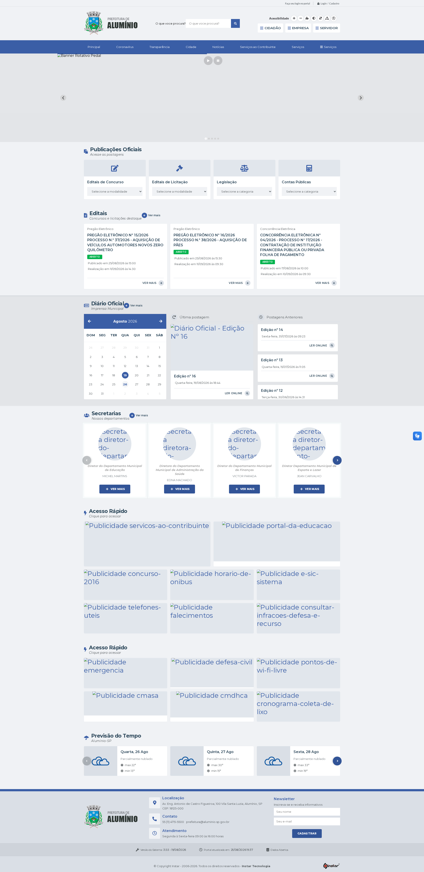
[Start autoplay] (208, 60)
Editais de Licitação (170, 182)
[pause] (218, 60)
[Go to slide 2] (209, 139)
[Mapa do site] (327, 18)
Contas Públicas (296, 182)
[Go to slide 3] (212, 139)
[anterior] (89, 321)
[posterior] (160, 321)
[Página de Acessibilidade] (334, 18)
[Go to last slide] (63, 98)
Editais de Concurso (105, 182)
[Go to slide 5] (218, 139)
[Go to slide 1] (205, 139)
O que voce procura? (170, 23)
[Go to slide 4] (215, 139)
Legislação (227, 182)
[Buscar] (235, 23)
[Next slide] (361, 98)
